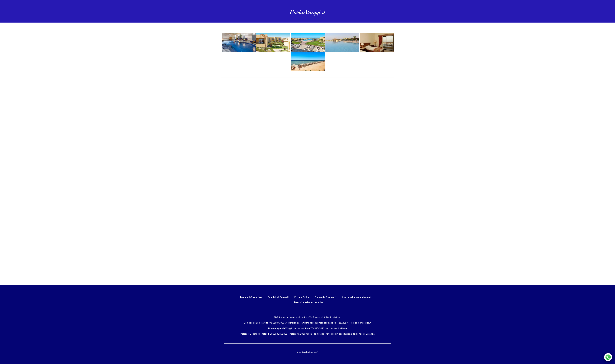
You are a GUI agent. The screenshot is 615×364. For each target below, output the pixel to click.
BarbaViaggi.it (307, 12)
